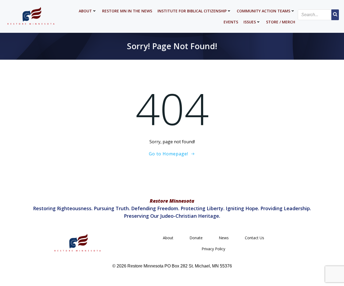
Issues (249, 21)
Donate (196, 237)
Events (231, 21)
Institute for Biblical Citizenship (192, 10)
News (224, 237)
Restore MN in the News (127, 10)
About (85, 10)
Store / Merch (280, 21)
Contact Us (254, 237)
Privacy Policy (213, 248)
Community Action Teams (263, 10)
